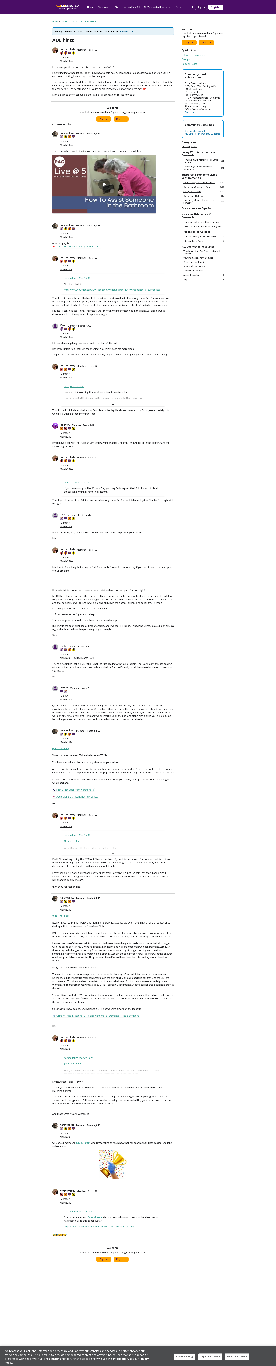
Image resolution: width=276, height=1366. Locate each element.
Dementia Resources (193, 270)
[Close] (271, 1356)
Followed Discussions (193, 55)
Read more (190, 112)
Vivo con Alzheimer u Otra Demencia (204, 222)
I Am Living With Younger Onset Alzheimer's (203, 167)
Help (203, 279)
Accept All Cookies (236, 1356)
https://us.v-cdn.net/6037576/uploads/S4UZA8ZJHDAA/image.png (99, 1226)
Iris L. (63, 514)
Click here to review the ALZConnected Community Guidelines (202, 132)
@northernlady (60, 748)
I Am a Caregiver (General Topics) (203, 182)
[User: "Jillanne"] (55, 688)
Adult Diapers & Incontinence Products (77, 796)
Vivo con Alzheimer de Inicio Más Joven (203, 226)
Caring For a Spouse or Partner (203, 187)
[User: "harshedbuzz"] (55, 134)
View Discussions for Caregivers (198, 258)
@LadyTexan (83, 1142)
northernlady (68, 49)
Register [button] (121, 119)
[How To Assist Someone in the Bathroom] (104, 184)
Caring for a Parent (203, 191)
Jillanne (64, 687)
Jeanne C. (65, 424)
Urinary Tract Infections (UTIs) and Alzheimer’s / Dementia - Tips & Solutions (97, 1015)
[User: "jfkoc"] (55, 326)
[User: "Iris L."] (55, 515)
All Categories (189, 146)
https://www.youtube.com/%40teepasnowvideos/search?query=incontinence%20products (112, 289)
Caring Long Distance (203, 196)
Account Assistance (203, 275)
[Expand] (113, 404)
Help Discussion (126, 31)
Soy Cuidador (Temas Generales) (204, 236)
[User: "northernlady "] (55, 50)
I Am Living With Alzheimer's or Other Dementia (203, 161)
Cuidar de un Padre (204, 241)
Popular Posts (189, 63)
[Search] (192, 7)
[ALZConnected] (67, 7)
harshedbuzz (67, 133)
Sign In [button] (104, 119)
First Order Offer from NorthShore (75, 789)
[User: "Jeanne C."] (55, 426)
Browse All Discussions (194, 266)
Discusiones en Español (194, 262)
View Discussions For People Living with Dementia (202, 252)
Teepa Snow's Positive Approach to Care (78, 246)
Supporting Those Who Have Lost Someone (203, 201)
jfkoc (63, 325)
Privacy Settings (184, 1356)
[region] (138, 1356)
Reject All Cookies (210, 1356)
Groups (186, 59)
